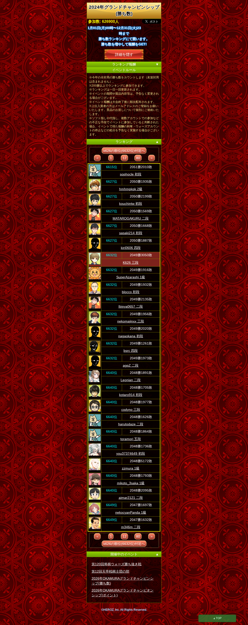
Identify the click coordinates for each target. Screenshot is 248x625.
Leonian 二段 (131, 380)
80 (138, 158)
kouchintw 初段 (130, 204)
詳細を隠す (124, 54)
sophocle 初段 (130, 174)
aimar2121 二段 (131, 498)
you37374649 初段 (130, 453)
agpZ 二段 (131, 365)
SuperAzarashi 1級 (130, 277)
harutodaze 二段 (130, 424)
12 (124, 158)
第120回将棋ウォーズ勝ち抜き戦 (116, 564)
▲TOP (217, 618)
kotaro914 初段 (130, 395)
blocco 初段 (131, 292)
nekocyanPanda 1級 (130, 512)
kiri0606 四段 (131, 248)
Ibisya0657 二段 (130, 306)
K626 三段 (131, 262)
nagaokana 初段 (130, 336)
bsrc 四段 (131, 351)
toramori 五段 (130, 439)
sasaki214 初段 (130, 233)
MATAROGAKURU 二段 (131, 218)
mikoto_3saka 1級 (131, 483)
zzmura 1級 (131, 468)
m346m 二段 (130, 527)
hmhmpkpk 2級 (130, 189)
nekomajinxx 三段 (130, 321)
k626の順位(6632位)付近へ (124, 151)
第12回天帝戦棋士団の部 (110, 571)
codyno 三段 (130, 409)
